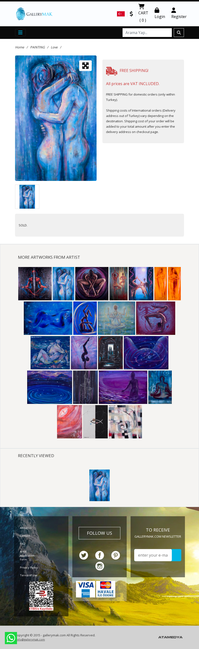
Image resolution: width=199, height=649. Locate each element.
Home (19, 47)
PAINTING (37, 47)
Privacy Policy (29, 567)
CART (143, 16)
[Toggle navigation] (20, 32)
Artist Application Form (27, 555)
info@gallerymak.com (30, 639)
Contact (25, 535)
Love (54, 47)
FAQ (22, 543)
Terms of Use (28, 575)
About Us (26, 528)
